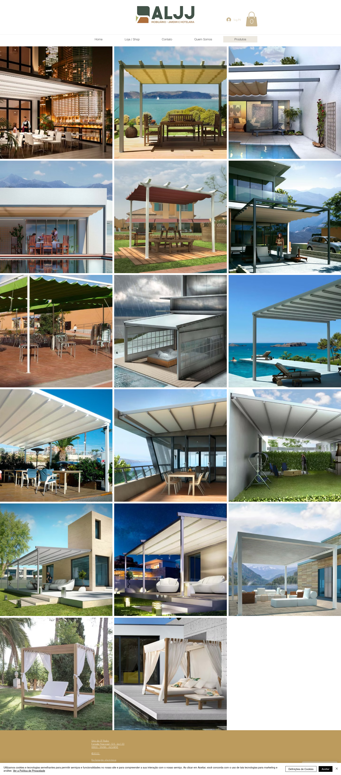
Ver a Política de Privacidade (29, 770)
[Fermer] (337, 769)
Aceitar (325, 769)
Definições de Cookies (300, 769)
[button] (251, 19)
